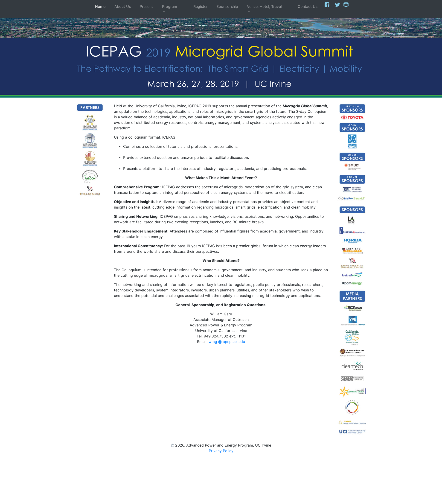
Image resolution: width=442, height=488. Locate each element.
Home (104, 9)
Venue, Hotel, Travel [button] (267, 6)
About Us (124, 9)
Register (198, 9)
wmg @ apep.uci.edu (227, 341)
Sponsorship (227, 9)
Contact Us (305, 9)
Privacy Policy (221, 450)
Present (149, 9)
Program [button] (172, 6)
